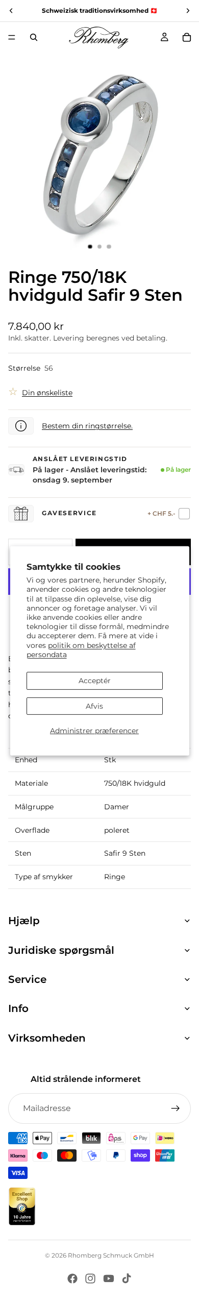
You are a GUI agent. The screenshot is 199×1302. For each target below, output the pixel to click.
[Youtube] (109, 1278)
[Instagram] (90, 1278)
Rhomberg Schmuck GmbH (111, 1255)
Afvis (94, 706)
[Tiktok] (126, 1278)
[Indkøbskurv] (187, 37)
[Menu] (11, 37)
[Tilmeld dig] (175, 1108)
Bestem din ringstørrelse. (87, 425)
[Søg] (33, 37)
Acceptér (95, 680)
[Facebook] (72, 1278)
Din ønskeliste (47, 392)
